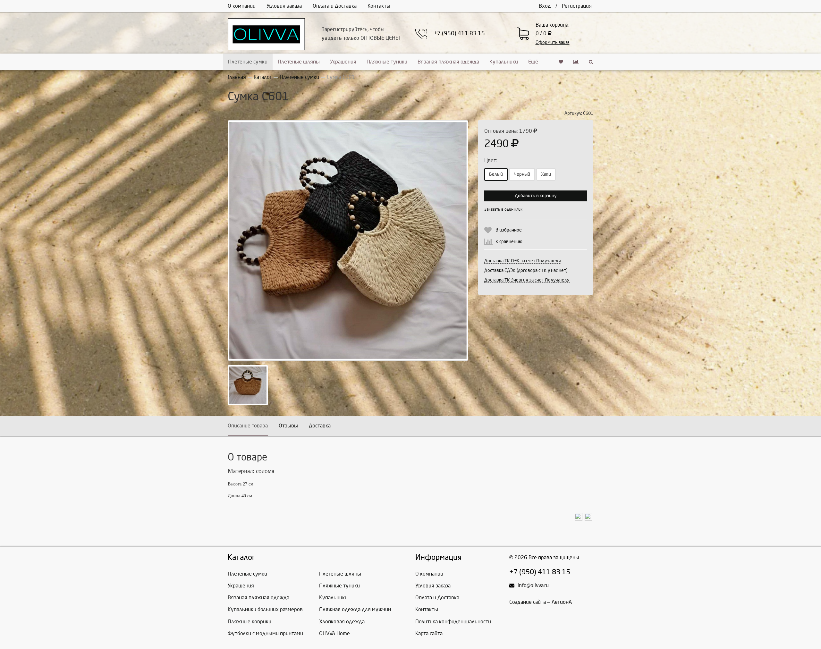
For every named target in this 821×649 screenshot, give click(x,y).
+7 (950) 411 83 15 (459, 33)
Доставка (320, 425)
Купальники (503, 61)
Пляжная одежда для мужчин (355, 609)
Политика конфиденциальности (453, 621)
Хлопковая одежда (342, 621)
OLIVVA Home (334, 633)
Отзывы (288, 425)
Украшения (343, 61)
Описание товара (248, 425)
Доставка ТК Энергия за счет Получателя (527, 280)
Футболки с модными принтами (265, 633)
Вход (545, 6)
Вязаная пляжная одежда (448, 61)
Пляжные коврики (249, 621)
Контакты (379, 6)
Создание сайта (527, 602)
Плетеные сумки (247, 61)
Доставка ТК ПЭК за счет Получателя (522, 260)
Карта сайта (429, 633)
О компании (242, 6)
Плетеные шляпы (299, 61)
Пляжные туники (387, 61)
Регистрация (577, 6)
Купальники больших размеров (265, 609)
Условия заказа (284, 6)
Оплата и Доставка (335, 6)
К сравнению (508, 241)
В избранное (508, 230)
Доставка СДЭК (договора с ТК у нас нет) (525, 270)
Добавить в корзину (535, 195)
